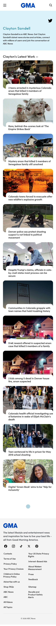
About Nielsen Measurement (35, 568)
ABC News (8, 591)
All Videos (8, 601)
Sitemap (32, 586)
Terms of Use (10, 558)
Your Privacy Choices (13, 568)
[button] (4, 5)
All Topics (8, 607)
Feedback (33, 579)
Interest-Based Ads (37, 561)
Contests (8, 553)
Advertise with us (12, 581)
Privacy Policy (10, 563)
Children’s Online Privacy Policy (11, 575)
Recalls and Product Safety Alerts (35, 594)
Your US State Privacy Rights (38, 555)
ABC (6, 596)
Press (31, 574)
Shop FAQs (9, 586)
